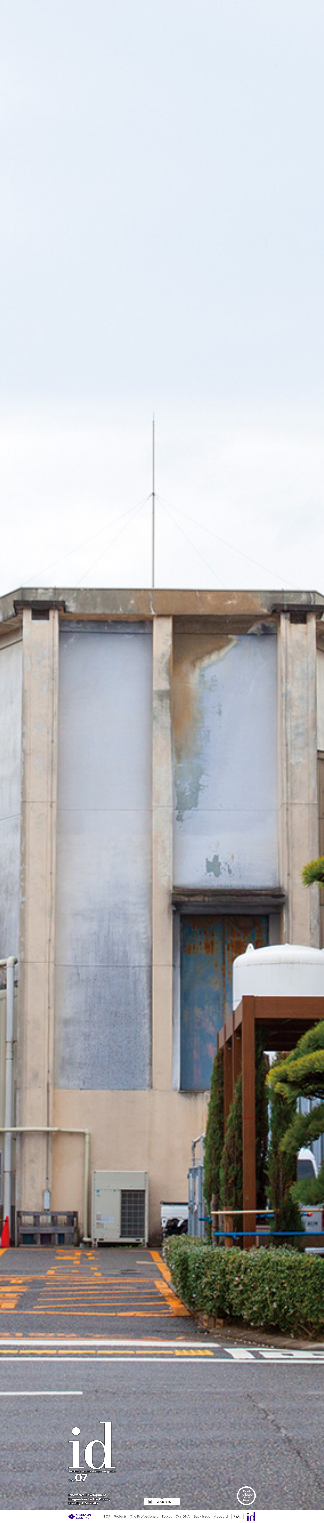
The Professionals (144, 1516)
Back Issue (202, 1516)
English (237, 1516)
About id (221, 1516)
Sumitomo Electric (79, 1516)
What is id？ (162, 1501)
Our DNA (183, 1516)
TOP (107, 1516)
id (251, 1516)
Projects (120, 1516)
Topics (167, 1516)
